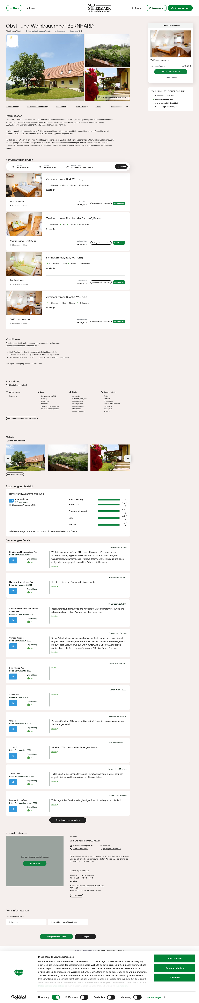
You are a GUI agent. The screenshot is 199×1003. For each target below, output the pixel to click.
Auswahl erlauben (174, 968)
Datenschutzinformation (51, 986)
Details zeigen (154, 997)
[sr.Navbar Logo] (99, 8)
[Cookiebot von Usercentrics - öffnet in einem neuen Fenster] (19, 997)
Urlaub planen (88, 950)
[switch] (84, 997)
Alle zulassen (175, 958)
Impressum (122, 986)
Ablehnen (175, 977)
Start (77, 950)
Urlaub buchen (182, 8)
